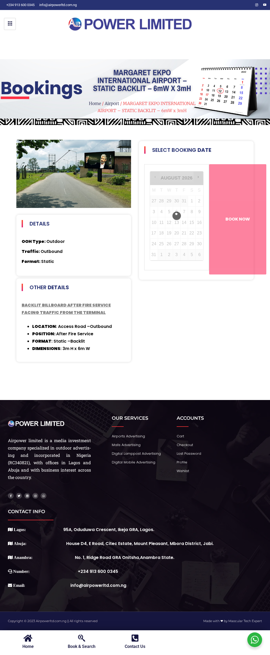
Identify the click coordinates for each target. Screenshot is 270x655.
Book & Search (81, 646)
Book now (237, 219)
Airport (112, 103)
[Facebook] (233, 5)
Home (95, 103)
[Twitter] (241, 5)
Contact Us (135, 646)
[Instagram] (257, 5)
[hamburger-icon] (10, 24)
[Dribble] (265, 5)
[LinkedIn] (249, 5)
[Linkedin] (27, 496)
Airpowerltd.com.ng (51, 621)
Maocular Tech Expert (245, 621)
